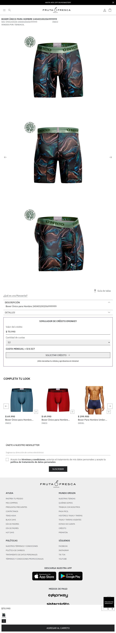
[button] (4, 615)
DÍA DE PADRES (12, 528)
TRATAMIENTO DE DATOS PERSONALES (21, 555)
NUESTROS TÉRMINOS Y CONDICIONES (22, 546)
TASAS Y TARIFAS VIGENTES (70, 520)
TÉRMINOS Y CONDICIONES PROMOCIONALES (24, 559)
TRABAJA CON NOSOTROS (69, 507)
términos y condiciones (33, 459)
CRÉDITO (62, 528)
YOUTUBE (63, 559)
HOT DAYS (10, 533)
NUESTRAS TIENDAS (67, 499)
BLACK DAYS (11, 520)
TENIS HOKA (11, 516)
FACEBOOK (63, 546)
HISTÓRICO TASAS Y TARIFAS (70, 516)
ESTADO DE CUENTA (67, 524)
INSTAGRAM (64, 550)
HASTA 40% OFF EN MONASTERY (58, 2)
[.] (105, 10)
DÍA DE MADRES (12, 524)
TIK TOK (62, 555)
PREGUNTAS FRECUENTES (16, 507)
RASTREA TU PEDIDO (14, 499)
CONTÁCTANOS (12, 511)
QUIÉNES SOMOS (66, 503)
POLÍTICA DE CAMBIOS (15, 550)
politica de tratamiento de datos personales (33, 462)
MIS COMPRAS (12, 503)
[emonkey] (58, 595)
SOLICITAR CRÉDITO (56, 355)
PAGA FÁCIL (63, 511)
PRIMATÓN (63, 533)
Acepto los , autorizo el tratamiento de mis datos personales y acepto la (58, 460)
